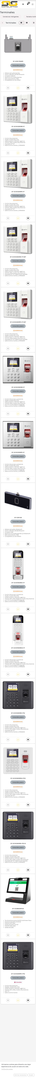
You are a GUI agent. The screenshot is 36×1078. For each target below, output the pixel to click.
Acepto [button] (31, 1075)
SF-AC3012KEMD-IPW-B (18, 843)
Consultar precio (18, 65)
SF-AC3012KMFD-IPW (18, 974)
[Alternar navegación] (33, 4)
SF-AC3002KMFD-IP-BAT (18, 322)
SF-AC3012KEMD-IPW (18, 713)
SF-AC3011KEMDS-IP (18, 583)
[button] (18, 87)
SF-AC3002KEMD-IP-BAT (18, 257)
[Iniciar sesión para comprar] (8, 87)
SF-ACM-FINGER (18, 61)
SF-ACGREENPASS (18, 908)
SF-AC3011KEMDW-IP (18, 648)
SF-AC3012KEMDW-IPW (18, 778)
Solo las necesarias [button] (20, 1075)
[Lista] (27, 23)
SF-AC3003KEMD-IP (18, 387)
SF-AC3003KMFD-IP (18, 452)
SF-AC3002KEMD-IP (18, 126)
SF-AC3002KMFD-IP (18, 191)
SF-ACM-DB (18, 517)
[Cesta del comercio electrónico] (23, 4)
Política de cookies (7, 1069)
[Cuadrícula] (21, 23)
